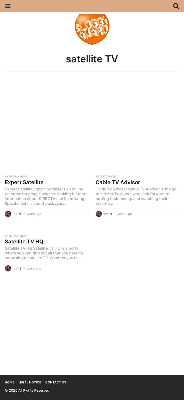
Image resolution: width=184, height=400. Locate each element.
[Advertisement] (92, 112)
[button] (8, 6)
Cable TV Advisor (118, 182)
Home (9, 382)
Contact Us (55, 382)
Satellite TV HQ (24, 241)
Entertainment (16, 176)
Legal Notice (29, 382)
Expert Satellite (24, 182)
